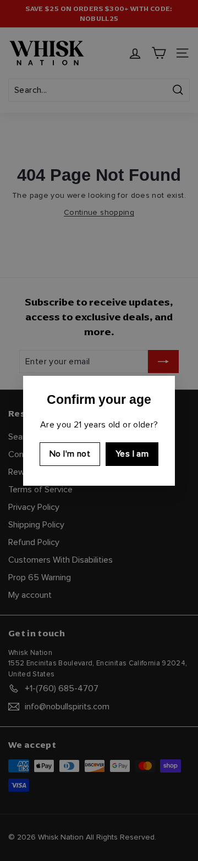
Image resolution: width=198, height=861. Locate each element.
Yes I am (132, 453)
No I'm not (70, 453)
